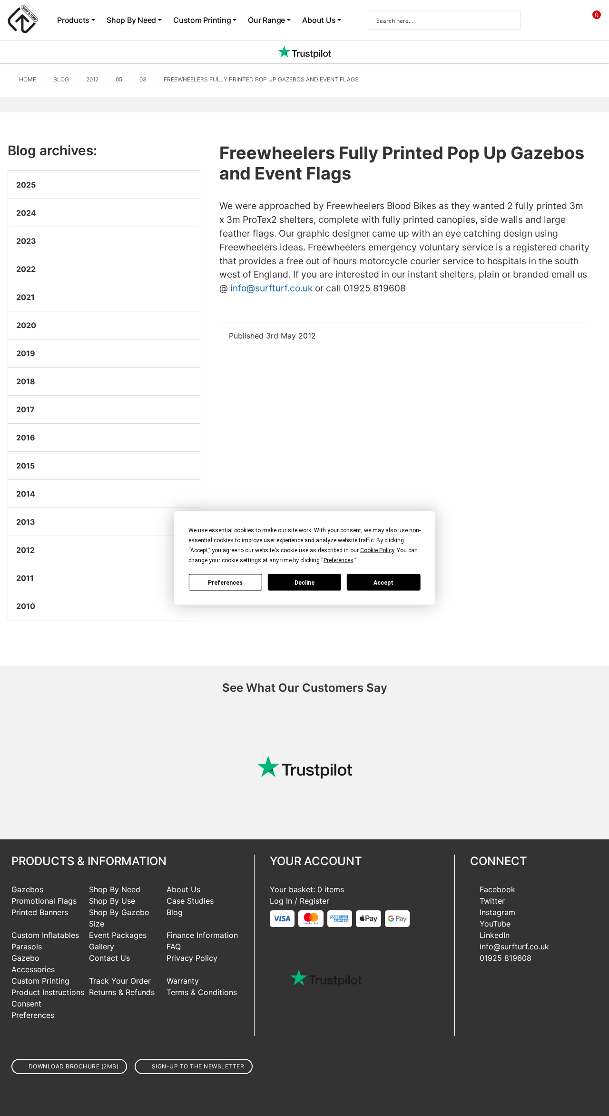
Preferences (225, 582)
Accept (383, 582)
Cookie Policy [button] (377, 550)
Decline (304, 582)
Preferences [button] (339, 560)
